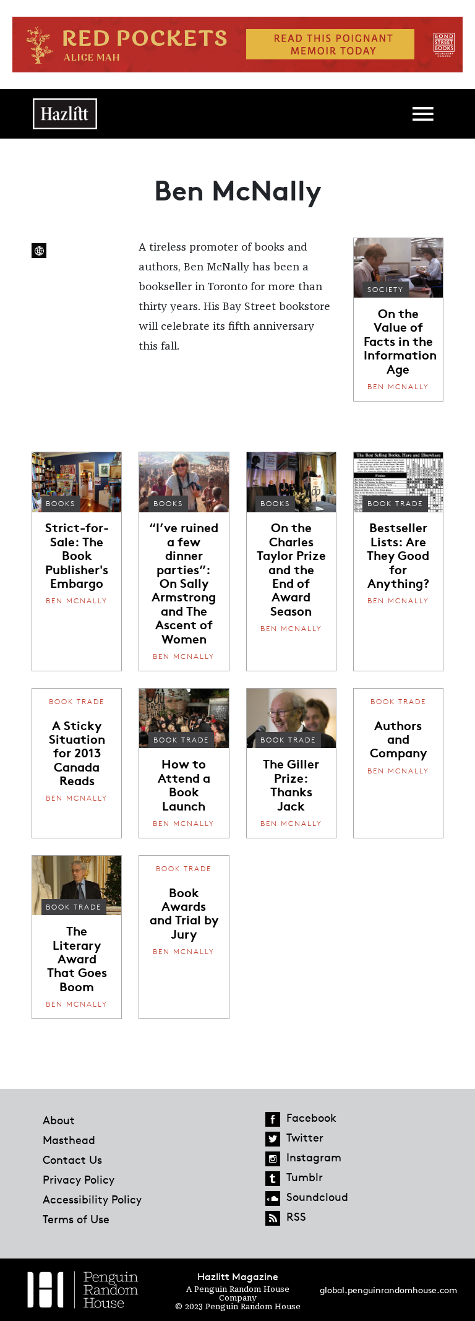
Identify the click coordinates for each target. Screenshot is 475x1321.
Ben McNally (398, 386)
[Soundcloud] (272, 1198)
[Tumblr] (272, 1178)
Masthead (69, 1140)
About (59, 1120)
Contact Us (72, 1159)
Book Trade (395, 503)
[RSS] (272, 1218)
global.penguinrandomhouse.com (388, 1289)
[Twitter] (272, 1139)
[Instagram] (272, 1158)
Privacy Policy (78, 1179)
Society (385, 289)
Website (39, 250)
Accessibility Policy (92, 1199)
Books (60, 503)
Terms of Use (76, 1219)
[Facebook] (272, 1119)
